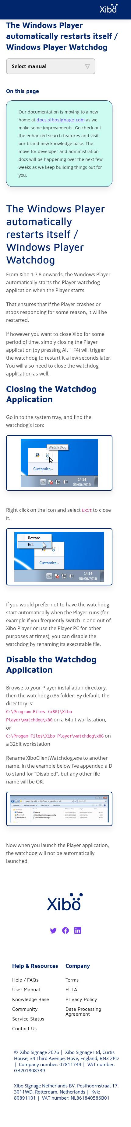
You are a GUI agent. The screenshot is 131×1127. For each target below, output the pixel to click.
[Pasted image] (59, 463)
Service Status (28, 1018)
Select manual (29, 66)
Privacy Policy (81, 999)
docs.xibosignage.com (61, 120)
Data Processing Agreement (83, 1011)
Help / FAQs (25, 979)
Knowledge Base (30, 999)
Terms (72, 979)
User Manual (26, 989)
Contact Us (24, 1028)
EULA (71, 989)
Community (25, 1009)
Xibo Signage (33, 1052)
